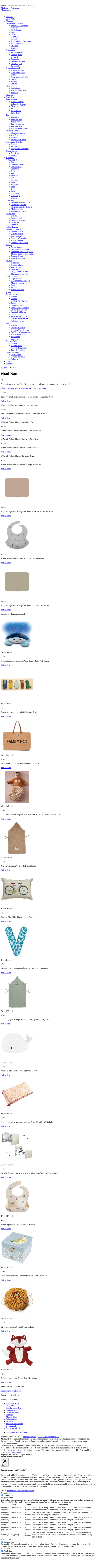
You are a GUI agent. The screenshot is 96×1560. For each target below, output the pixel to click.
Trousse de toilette (18, 258)
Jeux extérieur (11, 151)
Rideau (14, 81)
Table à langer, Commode (21, 41)
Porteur (14, 137)
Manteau (14, 175)
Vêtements (10, 158)
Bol (12, 332)
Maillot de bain (17, 209)
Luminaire (15, 59)
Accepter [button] (21, 1454)
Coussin (14, 55)
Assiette (14, 325)
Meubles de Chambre (14, 23)
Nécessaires (8, 1495)
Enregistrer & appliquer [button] (10, 1558)
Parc (12, 108)
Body (13, 162)
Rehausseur (15, 359)
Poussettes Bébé (12, 1403)
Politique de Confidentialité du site (20, 1491)
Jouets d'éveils (16, 122)
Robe (13, 182)
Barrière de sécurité (18, 90)
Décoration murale (13, 68)
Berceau (14, 48)
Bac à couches (16, 236)
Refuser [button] (29, 1454)
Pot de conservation (18, 334)
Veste (13, 191)
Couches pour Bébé (14, 1408)
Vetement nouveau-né (14, 1424)
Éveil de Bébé (11, 99)
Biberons (9, 1415)
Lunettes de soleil (25, 207)
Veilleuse (14, 93)
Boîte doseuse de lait (19, 316)
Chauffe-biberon (17, 305)
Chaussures (10, 214)
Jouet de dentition (18, 350)
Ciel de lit (21, 61)
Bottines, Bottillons (18, 220)
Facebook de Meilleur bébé (11, 1391)
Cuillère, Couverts (18, 328)
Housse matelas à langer (20, 281)
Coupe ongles (23, 249)
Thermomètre (27, 254)
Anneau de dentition (19, 348)
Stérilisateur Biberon (19, 310)
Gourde (26, 330)
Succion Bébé (11, 341)
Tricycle (14, 155)
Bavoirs (14, 296)
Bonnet (14, 202)
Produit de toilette (18, 252)
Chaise (13, 34)
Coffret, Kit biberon (19, 301)
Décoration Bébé (12, 1426)
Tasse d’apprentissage (23, 332)
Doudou (14, 144)
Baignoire (15, 263)
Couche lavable (17, 231)
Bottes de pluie (17, 218)
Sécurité (9, 86)
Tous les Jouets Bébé (19, 128)
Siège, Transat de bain (19, 272)
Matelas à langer (17, 283)
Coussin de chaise (18, 357)
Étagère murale (17, 32)
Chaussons (15, 222)
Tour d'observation (18, 140)
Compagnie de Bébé (14, 142)
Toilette (9, 245)
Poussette (9, 17)
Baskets (14, 216)
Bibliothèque (16, 30)
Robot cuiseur (11, 1419)
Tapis (20, 55)
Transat (23, 104)
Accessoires (10, 200)
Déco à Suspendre (18, 72)
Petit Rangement (17, 52)
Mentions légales (29, 1437)
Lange (13, 285)
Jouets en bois (16, 119)
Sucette (14, 343)
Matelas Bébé (11, 1417)
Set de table (15, 337)
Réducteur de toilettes (19, 243)
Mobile (14, 61)
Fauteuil (14, 39)
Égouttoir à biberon (18, 312)
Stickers (14, 84)
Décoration (10, 50)
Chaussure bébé (12, 1412)
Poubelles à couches (19, 238)
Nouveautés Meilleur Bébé (16, 1432)
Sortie (8, 361)
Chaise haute (16, 355)
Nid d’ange (15, 196)
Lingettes (29, 252)
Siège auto (10, 1406)
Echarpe (20, 202)
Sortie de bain (11, 276)
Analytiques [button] (5, 1549)
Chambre (9, 21)
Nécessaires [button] (5, 1493)
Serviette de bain (17, 290)
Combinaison (16, 166)
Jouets (8, 115)
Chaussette (15, 205)
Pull (12, 178)
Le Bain (9, 261)
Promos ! (9, 363)
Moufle (27, 202)
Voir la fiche (6, 401)
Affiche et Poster (17, 70)
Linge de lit (10, 95)
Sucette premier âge (14, 1428)
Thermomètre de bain (19, 274)
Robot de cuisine (17, 321)
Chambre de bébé (13, 1410)
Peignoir (14, 287)
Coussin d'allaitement (19, 319)
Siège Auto (10, 19)
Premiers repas (12, 294)
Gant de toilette (17, 265)
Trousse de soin (17, 256)
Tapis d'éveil (16, 111)
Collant (23, 205)
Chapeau (14, 207)
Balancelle (15, 104)
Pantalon (14, 180)
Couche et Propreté (13, 229)
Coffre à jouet (16, 64)
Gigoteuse (15, 193)
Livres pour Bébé (18, 106)
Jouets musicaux (17, 124)
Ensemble (15, 169)
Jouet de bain (16, 267)
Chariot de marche (18, 133)
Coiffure (14, 249)
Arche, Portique (17, 102)
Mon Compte (6, 10)
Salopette (14, 184)
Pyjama (14, 198)
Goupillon (15, 314)
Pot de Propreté (17, 240)
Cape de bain (16, 278)
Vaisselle (9, 323)
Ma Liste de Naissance (10, 8)
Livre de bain (16, 269)
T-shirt (13, 189)
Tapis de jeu (15, 113)
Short (13, 187)
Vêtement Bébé (12, 160)
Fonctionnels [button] (6, 1539)
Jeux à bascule (16, 135)
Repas (8, 292)
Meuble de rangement (19, 25)
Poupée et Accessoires (19, 149)
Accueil (4, 368)
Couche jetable (17, 234)
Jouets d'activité (17, 117)
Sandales (14, 225)
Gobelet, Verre (16, 330)
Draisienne (15, 153)
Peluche (14, 146)
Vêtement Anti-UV (18, 211)
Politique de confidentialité (48, 1437)
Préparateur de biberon (20, 308)
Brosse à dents (16, 247)
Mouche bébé (16, 254)
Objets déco (15, 57)
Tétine (13, 303)
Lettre (13, 75)
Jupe (13, 173)
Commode (15, 37)
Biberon (14, 299)
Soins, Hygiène (12, 227)
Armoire (14, 28)
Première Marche (13, 131)
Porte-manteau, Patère (19, 77)
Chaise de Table (12, 352)
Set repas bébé (16, 339)
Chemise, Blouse (17, 164)
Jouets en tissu (16, 126)
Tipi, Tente (15, 66)
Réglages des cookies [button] (9, 1454)
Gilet (13, 171)
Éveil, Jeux (10, 97)
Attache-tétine (16, 346)
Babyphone (15, 88)
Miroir (13, 79)
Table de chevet (17, 43)
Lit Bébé (14, 46)
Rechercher (5, 5)
